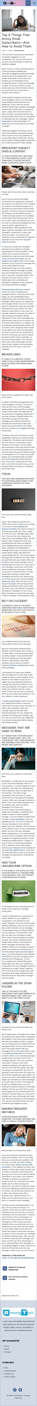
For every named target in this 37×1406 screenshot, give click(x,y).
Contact (7, 1352)
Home (6, 1346)
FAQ (6, 1368)
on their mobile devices (15, 850)
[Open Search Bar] (28, 3)
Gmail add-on (7, 121)
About (6, 1349)
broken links (14, 459)
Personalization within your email (15, 289)
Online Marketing (25, 1258)
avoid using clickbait (12, 701)
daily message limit (14, 1053)
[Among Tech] (9, 3)
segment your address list (12, 261)
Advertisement (10, 1371)
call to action (16, 426)
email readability (17, 819)
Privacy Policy (9, 1377)
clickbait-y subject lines (18, 665)
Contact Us (8, 1374)
